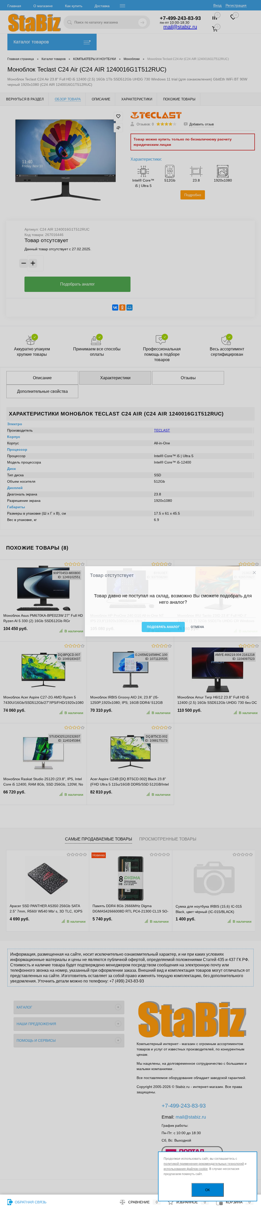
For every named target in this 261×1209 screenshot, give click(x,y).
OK (207, 1190)
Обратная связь (30, 1202)
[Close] (254, 572)
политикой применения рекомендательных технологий (204, 1164)
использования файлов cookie (186, 1169)
